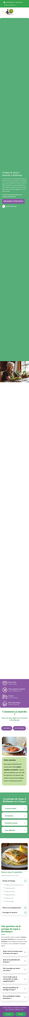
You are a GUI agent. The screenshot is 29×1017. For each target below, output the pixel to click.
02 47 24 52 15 (10, 5)
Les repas (6, 728)
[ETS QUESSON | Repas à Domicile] (9, 11)
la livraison (19, 728)
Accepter (8, 1014)
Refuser (20, 1014)
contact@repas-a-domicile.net (14, 2)
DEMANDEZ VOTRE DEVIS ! (13, 201)
